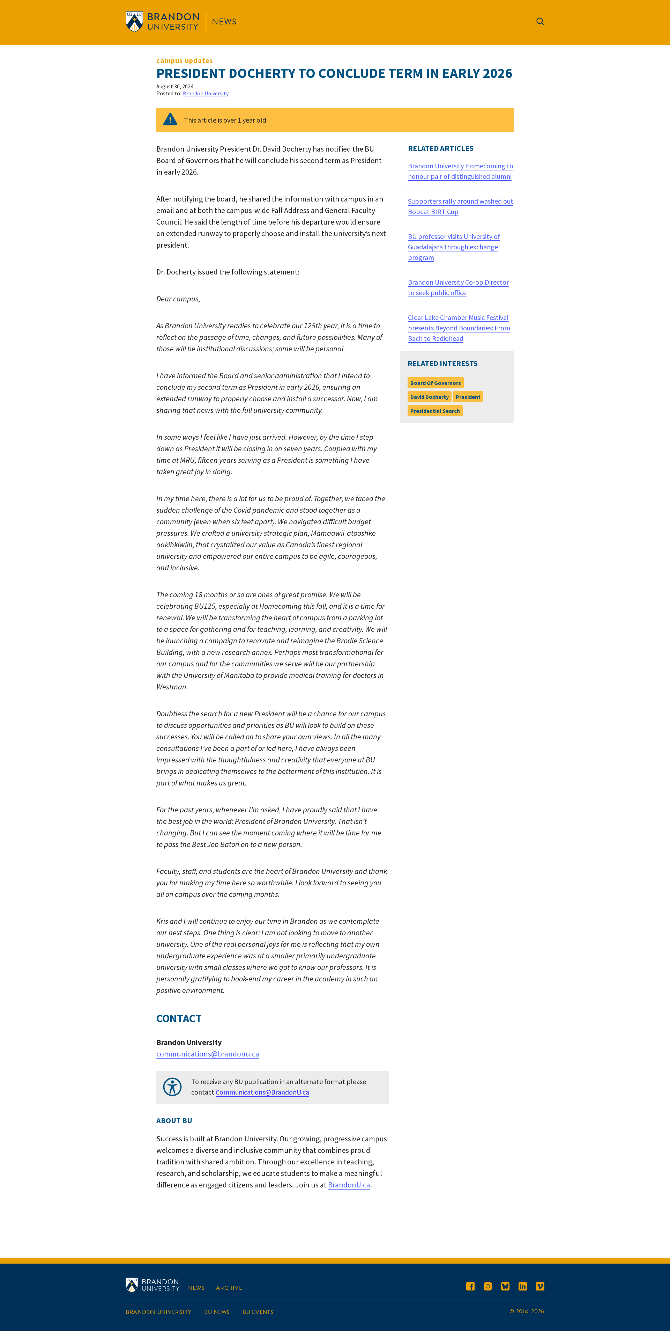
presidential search (435, 410)
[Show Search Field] (540, 23)
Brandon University (206, 93)
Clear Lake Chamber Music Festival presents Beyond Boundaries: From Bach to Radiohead (459, 328)
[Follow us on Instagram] (488, 1287)
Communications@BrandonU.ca (262, 1092)
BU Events (258, 1312)
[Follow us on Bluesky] (505, 1287)
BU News (217, 1312)
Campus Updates (185, 60)
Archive (229, 1288)
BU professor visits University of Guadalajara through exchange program (454, 247)
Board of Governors (435, 382)
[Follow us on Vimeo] (540, 1287)
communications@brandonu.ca (207, 1054)
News (224, 21)
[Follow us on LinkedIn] (523, 1287)
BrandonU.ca (349, 1185)
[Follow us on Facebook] (470, 1287)
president (468, 396)
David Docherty (429, 396)
